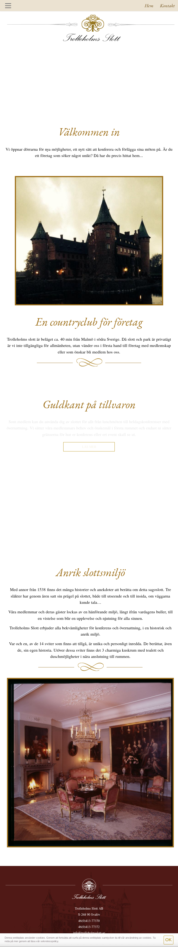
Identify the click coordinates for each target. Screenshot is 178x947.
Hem (149, 6)
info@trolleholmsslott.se (89, 933)
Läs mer (89, 446)
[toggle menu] (8, 5)
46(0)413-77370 (89, 920)
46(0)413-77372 (89, 926)
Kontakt (167, 6)
